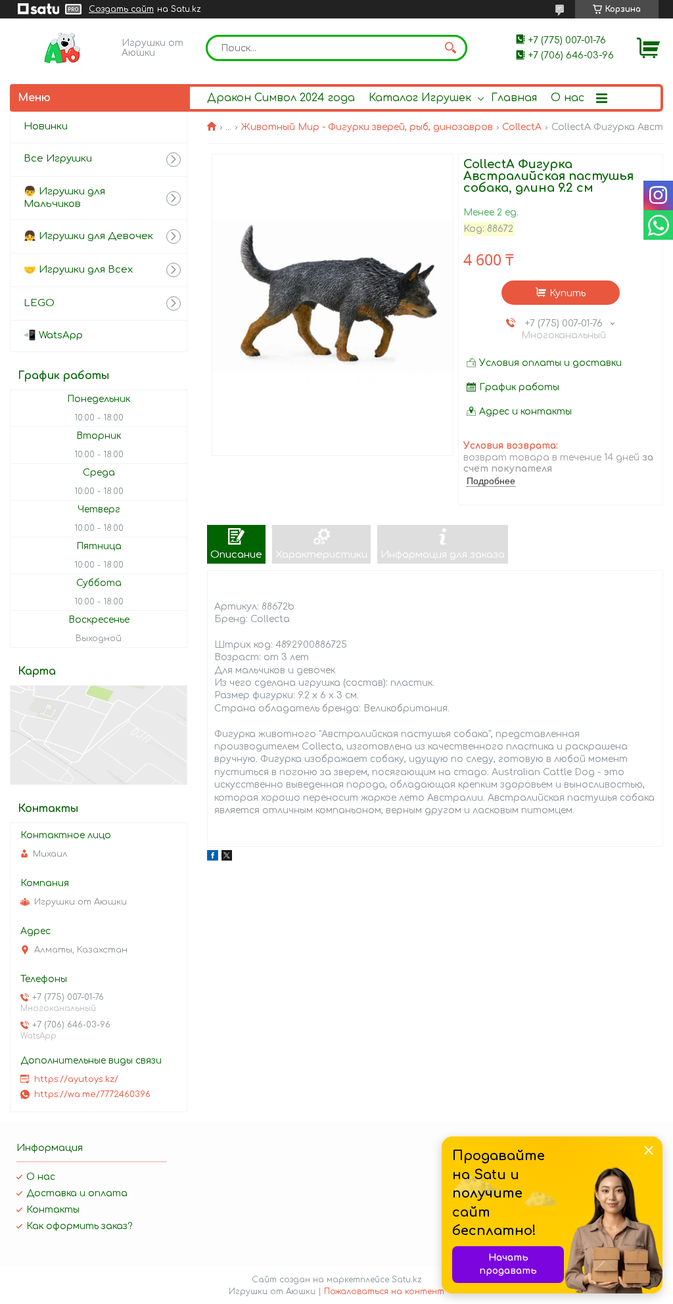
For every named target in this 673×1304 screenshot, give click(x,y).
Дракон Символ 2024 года (281, 98)
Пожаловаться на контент (384, 1291)
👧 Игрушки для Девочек (88, 236)
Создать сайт (121, 9)
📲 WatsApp (53, 335)
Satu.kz (407, 1279)
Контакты (53, 1210)
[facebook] (212, 858)
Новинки (46, 126)
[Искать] (451, 48)
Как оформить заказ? (79, 1226)
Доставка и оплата (77, 1193)
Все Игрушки (58, 158)
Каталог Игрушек (420, 98)
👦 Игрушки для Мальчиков (64, 198)
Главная (514, 98)
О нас (567, 98)
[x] (226, 858)
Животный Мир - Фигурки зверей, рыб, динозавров (367, 127)
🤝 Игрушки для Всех (78, 269)
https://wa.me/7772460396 (92, 1094)
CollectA (522, 127)
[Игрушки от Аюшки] (62, 48)
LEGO (39, 303)
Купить (567, 293)
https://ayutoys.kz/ (76, 1079)
